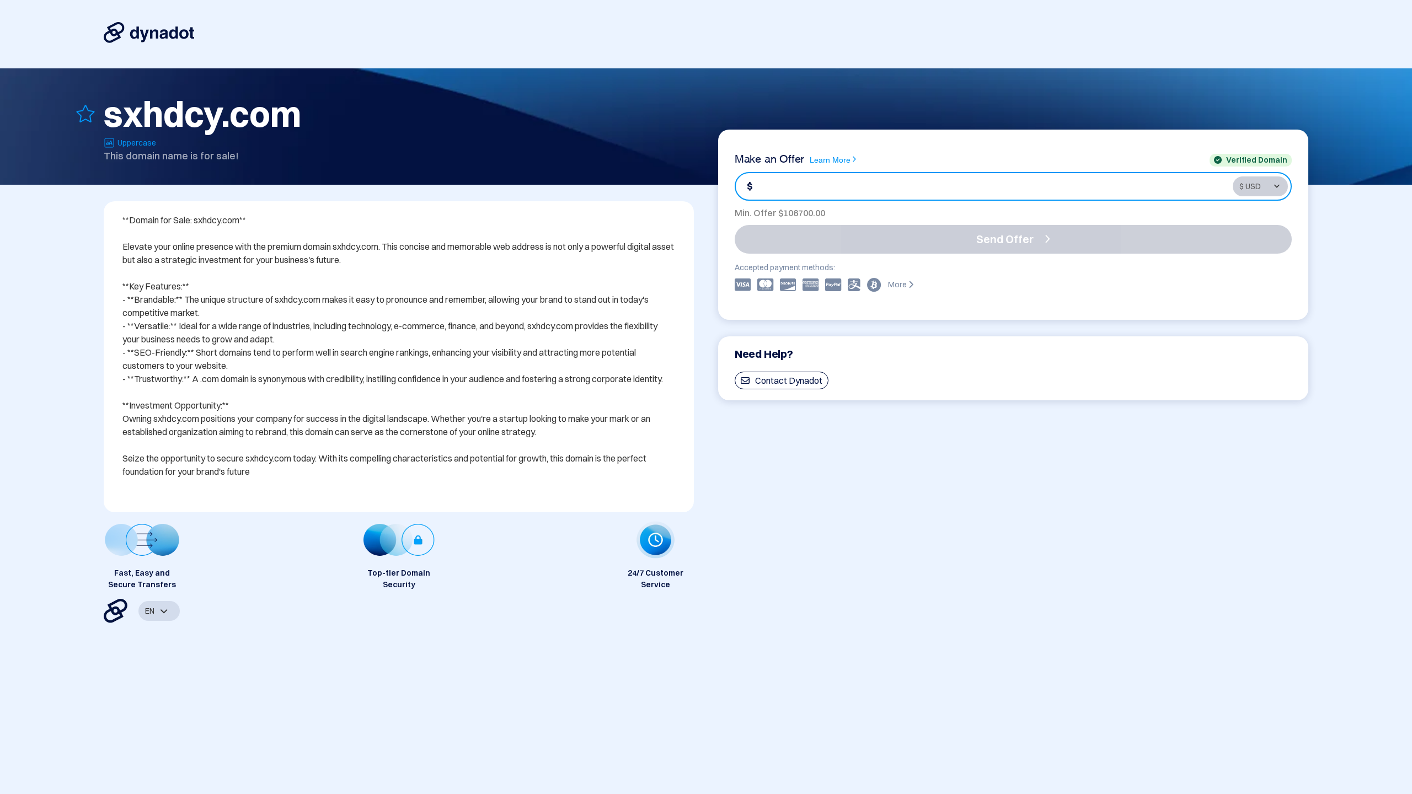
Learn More (830, 159)
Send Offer (1005, 239)
